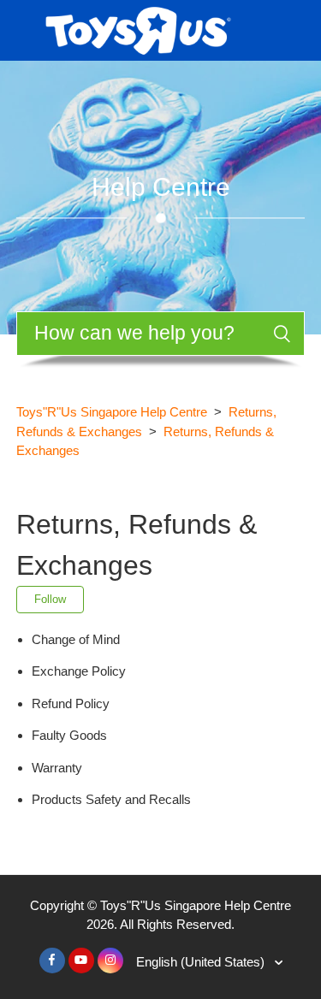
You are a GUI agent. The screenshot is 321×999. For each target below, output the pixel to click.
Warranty (57, 767)
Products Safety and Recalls (111, 799)
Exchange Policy (79, 671)
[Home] (138, 28)
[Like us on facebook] (52, 960)
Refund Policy (71, 703)
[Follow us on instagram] (110, 960)
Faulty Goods (69, 735)
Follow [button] (50, 599)
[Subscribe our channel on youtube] (81, 960)
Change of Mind (76, 639)
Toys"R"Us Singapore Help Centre (111, 412)
